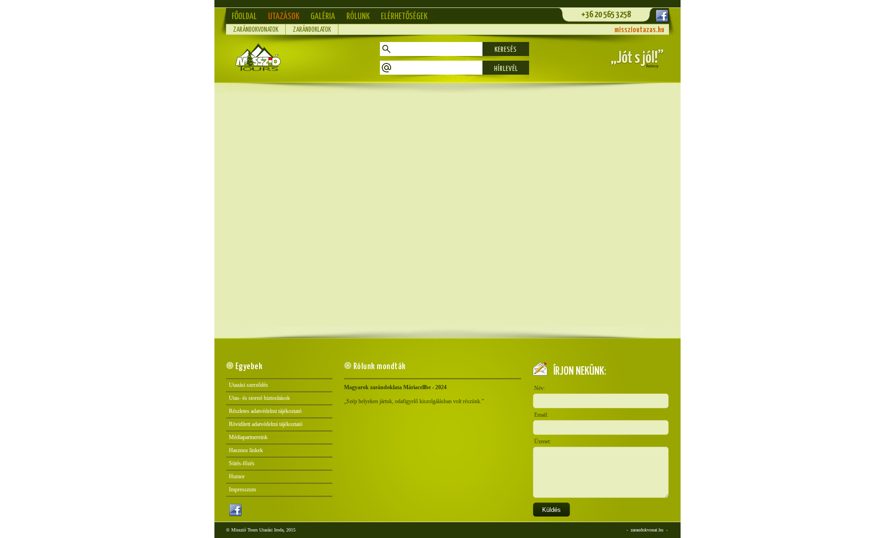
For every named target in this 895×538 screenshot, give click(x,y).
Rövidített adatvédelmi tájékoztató (266, 424)
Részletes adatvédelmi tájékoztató (265, 411)
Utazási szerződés (248, 385)
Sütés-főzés (242, 463)
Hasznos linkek (246, 450)
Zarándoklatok (312, 30)
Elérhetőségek (404, 16)
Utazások (283, 16)
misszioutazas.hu (639, 30)
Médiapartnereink (248, 437)
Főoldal (244, 16)
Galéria (322, 16)
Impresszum (242, 489)
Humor (237, 476)
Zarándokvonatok (255, 30)
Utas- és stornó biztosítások (259, 398)
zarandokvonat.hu (647, 529)
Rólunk (358, 16)
